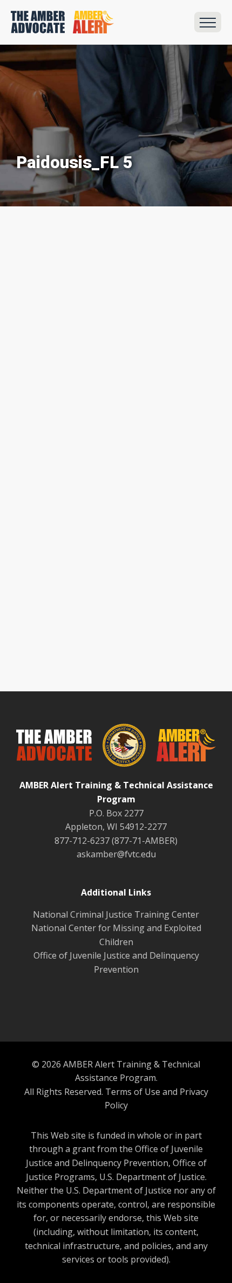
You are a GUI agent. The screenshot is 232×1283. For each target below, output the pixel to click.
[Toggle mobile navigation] (207, 22)
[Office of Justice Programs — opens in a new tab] (119, 747)
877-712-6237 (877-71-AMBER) (116, 841)
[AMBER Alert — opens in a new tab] (181, 747)
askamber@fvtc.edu (116, 854)
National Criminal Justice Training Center (116, 914)
